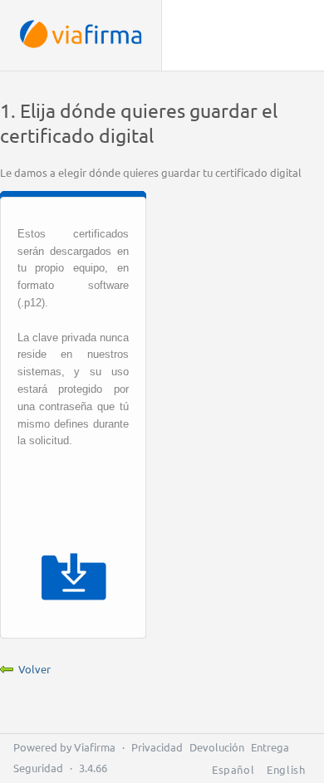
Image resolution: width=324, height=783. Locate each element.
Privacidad (157, 747)
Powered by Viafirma (64, 747)
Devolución (216, 747)
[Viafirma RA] (80, 35)
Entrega (270, 747)
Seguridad (38, 768)
